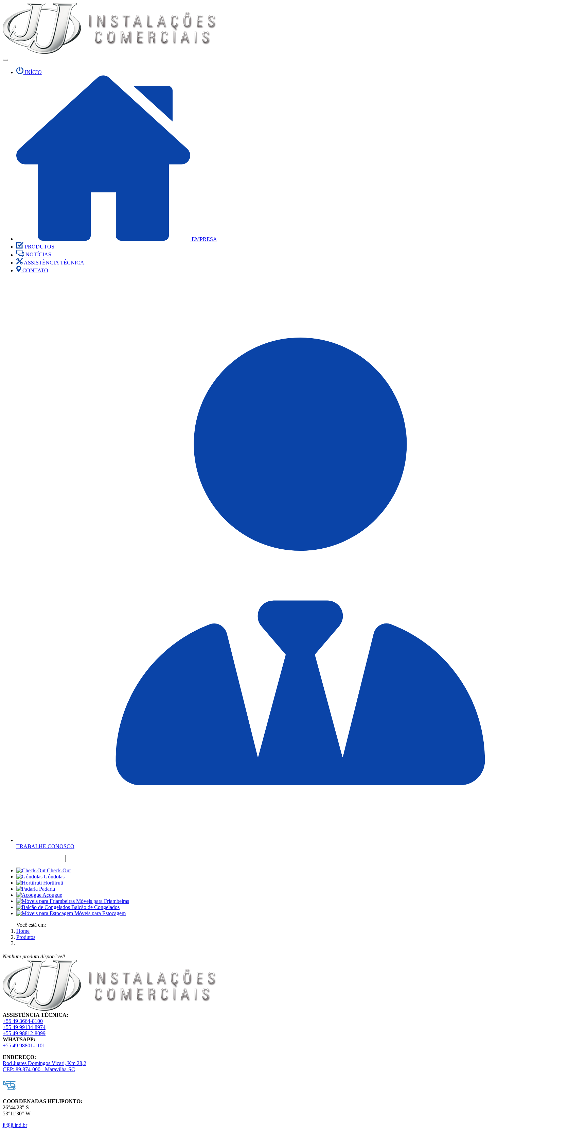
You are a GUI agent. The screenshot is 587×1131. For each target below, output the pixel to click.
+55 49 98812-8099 (24, 1033)
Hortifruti (52, 883)
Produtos (25, 937)
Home (23, 931)
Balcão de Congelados (95, 907)
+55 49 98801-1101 (24, 1045)
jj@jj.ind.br (15, 1125)
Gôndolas (53, 876)
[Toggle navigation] (5, 60)
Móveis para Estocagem (99, 913)
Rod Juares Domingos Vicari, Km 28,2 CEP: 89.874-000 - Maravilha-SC (44, 1066)
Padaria (46, 889)
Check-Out (58, 870)
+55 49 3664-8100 (23, 1021)
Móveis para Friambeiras (102, 901)
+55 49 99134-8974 (24, 1027)
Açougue (51, 895)
